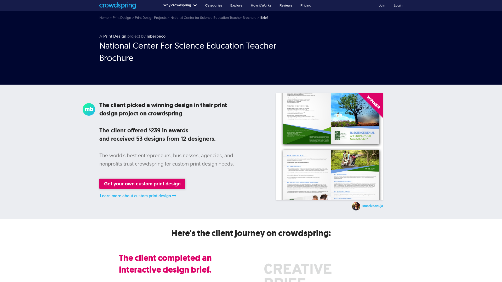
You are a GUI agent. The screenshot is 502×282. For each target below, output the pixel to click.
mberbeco (156, 36)
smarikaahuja (372, 206)
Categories (213, 5)
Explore (236, 5)
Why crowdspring (177, 5)
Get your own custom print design (142, 184)
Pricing (305, 5)
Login (398, 5)
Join (382, 5)
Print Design (114, 36)
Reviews (285, 5)
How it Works (261, 5)
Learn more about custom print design (135, 195)
